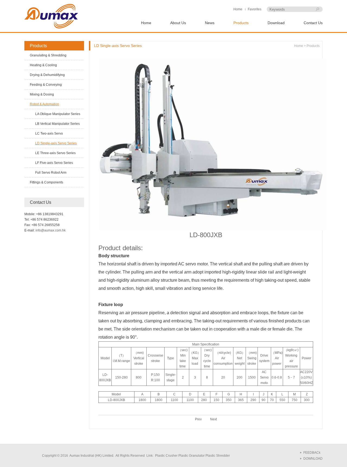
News (209, 23)
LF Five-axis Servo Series (54, 163)
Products (241, 23)
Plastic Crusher (166, 456)
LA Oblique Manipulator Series (57, 114)
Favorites (254, 9)
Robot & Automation (44, 104)
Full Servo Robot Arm (50, 172)
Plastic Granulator (191, 456)
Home (237, 9)
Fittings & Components (46, 182)
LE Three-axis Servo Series (55, 153)
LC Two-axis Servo (49, 133)
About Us (178, 23)
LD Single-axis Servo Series (56, 143)
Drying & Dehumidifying (47, 75)
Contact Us (313, 23)
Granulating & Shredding (48, 55)
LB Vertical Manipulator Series (57, 124)
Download (276, 23)
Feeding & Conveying (46, 85)
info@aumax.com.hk (51, 230)
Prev (198, 419)
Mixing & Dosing (42, 94)
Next (213, 419)
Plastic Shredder (217, 456)
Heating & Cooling (43, 65)
